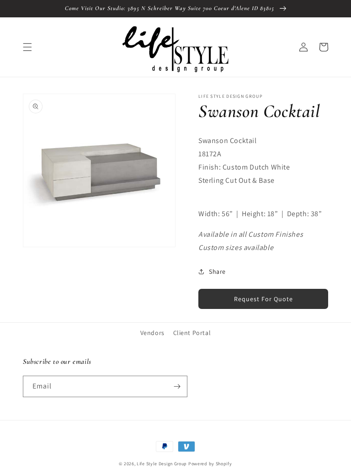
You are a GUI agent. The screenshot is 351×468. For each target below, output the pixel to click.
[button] (27, 47)
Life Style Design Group (162, 464)
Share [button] (217, 271)
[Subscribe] (177, 386)
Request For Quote (263, 299)
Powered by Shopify (210, 464)
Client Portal (192, 333)
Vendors (152, 333)
